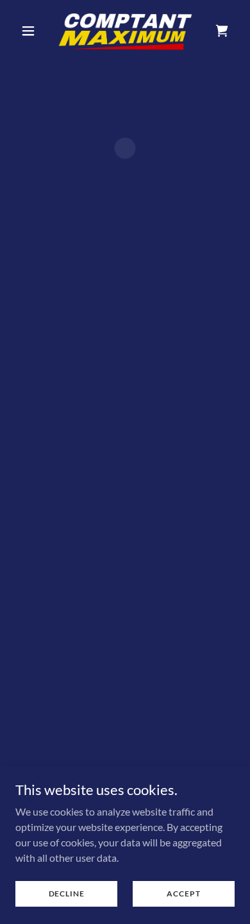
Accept (183, 893)
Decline (67, 893)
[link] (124, 30)
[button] (31, 31)
